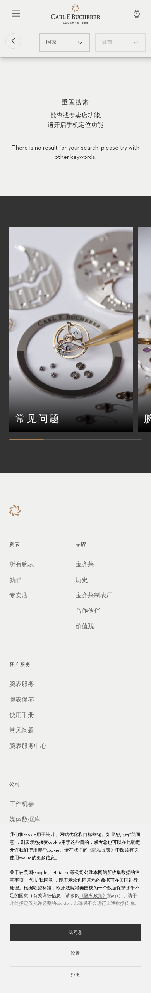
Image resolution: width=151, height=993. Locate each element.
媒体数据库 (24, 820)
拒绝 (75, 975)
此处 (14, 903)
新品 (15, 580)
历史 (82, 580)
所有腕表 (21, 565)
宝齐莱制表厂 (94, 596)
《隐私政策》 (101, 850)
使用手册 (21, 715)
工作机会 (21, 804)
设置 (75, 953)
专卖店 (18, 596)
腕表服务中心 (27, 746)
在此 (126, 842)
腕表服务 (21, 684)
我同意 (75, 932)
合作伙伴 (88, 611)
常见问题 (21, 731)
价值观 (85, 626)
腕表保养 (21, 700)
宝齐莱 (85, 565)
